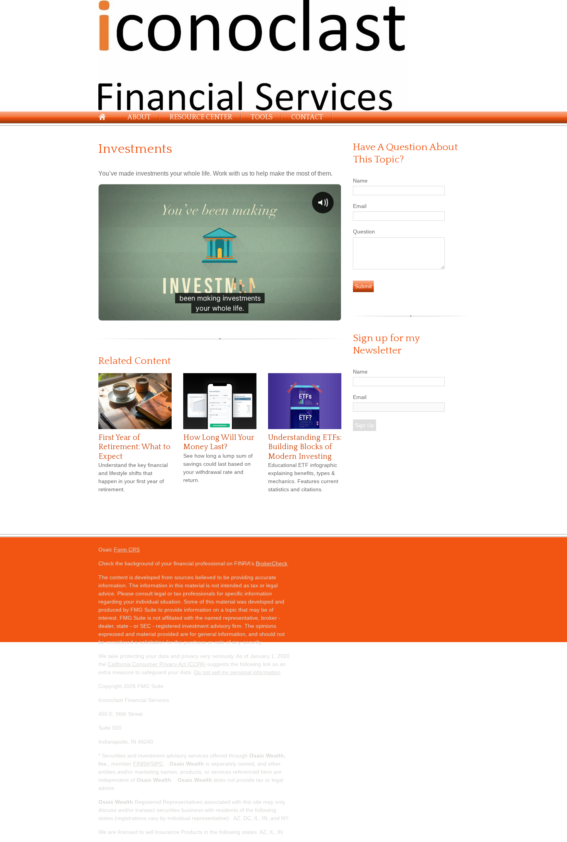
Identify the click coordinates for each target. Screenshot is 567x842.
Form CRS (127, 549)
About (139, 117)
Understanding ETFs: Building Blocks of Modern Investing (304, 447)
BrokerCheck (271, 563)
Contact (307, 117)
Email (359, 206)
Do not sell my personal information (237, 672)
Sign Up (364, 425)
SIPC (157, 764)
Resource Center (200, 117)
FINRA (141, 764)
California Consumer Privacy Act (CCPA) (157, 664)
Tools (262, 117)
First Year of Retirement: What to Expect (134, 447)
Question (364, 231)
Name (360, 181)
